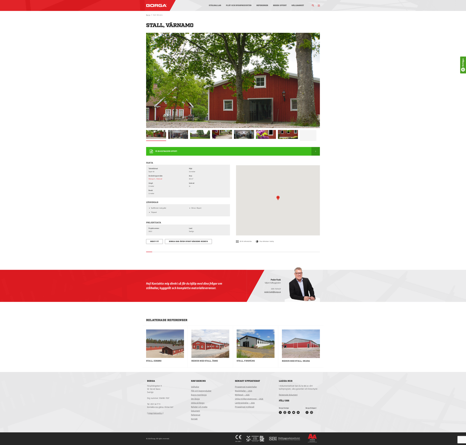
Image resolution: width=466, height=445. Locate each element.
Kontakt (194, 419)
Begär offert (280, 5)
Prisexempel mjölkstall (244, 407)
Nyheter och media (199, 407)
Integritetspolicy (155, 413)
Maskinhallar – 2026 (243, 390)
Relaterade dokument (288, 394)
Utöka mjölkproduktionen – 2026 (249, 398)
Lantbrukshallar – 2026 (245, 403)
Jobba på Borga (197, 403)
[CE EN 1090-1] (238, 438)
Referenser (262, 5)
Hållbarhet (297, 5)
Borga (148, 15)
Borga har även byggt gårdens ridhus (188, 241)
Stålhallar (215, 5)
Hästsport (152, 179)
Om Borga (195, 398)
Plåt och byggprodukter (238, 5)
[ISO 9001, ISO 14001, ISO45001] (255, 438)
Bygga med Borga (199, 394)
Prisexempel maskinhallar (246, 386)
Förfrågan (463, 63)
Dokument (195, 411)
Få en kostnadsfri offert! (166, 151)
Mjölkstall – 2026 (242, 394)
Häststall (159, 179)
